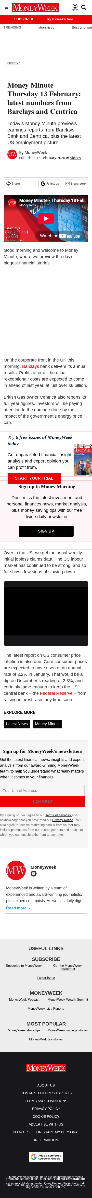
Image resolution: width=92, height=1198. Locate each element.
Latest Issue (46, 978)
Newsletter (78, 183)
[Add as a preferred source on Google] (46, 1157)
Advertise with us (46, 1124)
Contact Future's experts (46, 1093)
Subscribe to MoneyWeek (24, 965)
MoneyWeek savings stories (68, 1030)
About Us (46, 1085)
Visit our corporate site (70, 1179)
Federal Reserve (56, 693)
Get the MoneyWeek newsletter (67, 967)
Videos (75, 157)
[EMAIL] (35, 873)
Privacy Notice (62, 820)
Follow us (52, 183)
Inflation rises (44, 27)
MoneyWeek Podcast (24, 999)
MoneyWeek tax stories (46, 1039)
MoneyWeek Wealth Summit (68, 999)
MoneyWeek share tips (24, 1030)
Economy (13, 63)
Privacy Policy (46, 1109)
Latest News (17, 724)
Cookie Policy (46, 1116)
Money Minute (47, 724)
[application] (46, 610)
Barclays (30, 366)
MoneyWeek (36, 152)
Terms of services (58, 815)
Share (16, 183)
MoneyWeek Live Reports (46, 1008)
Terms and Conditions (46, 1101)
